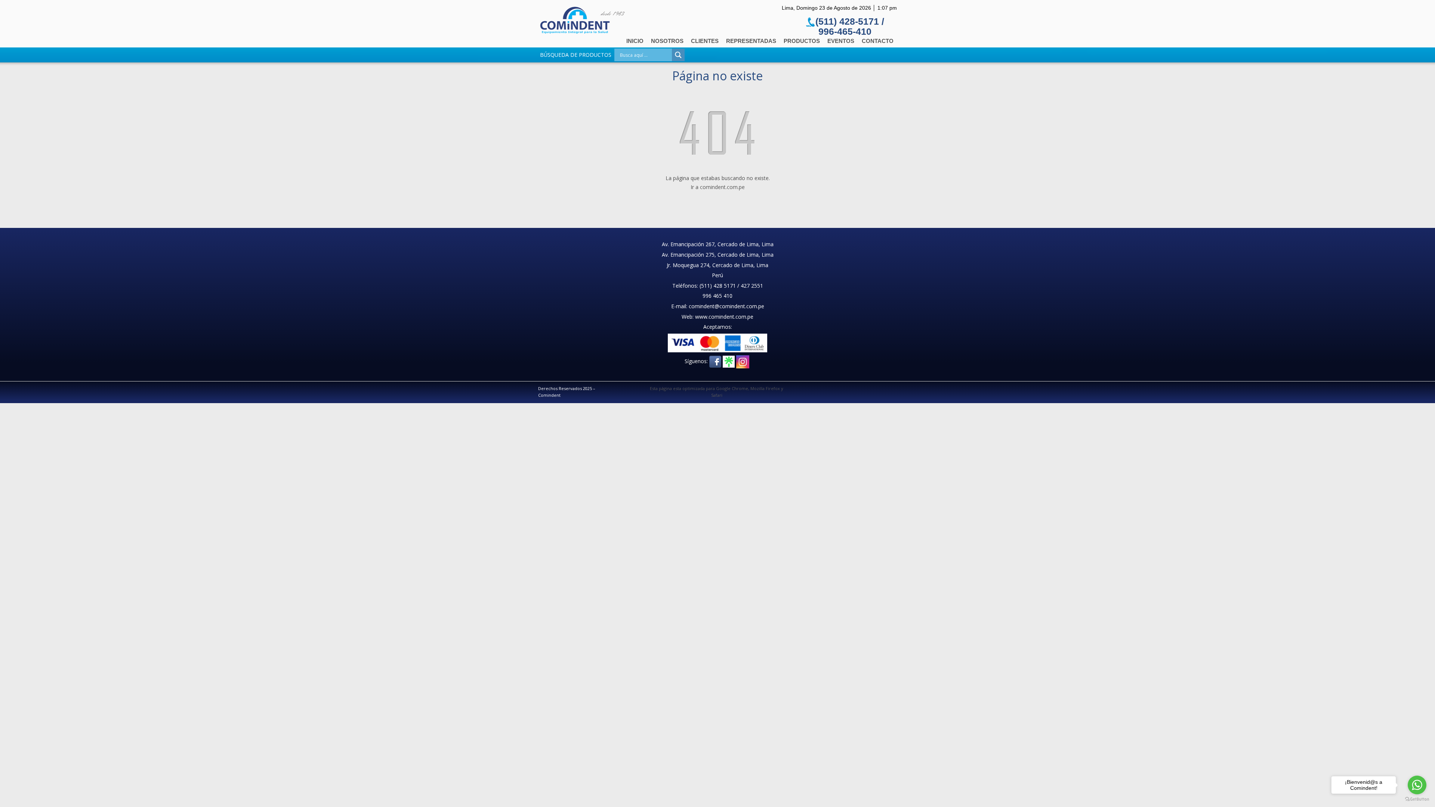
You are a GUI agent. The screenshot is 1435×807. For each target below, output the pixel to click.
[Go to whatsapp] (1417, 785)
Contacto (878, 41)
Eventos (840, 41)
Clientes (705, 41)
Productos (802, 41)
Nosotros (667, 41)
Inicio (635, 41)
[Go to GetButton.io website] (1417, 799)
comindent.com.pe (722, 187)
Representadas (751, 41)
